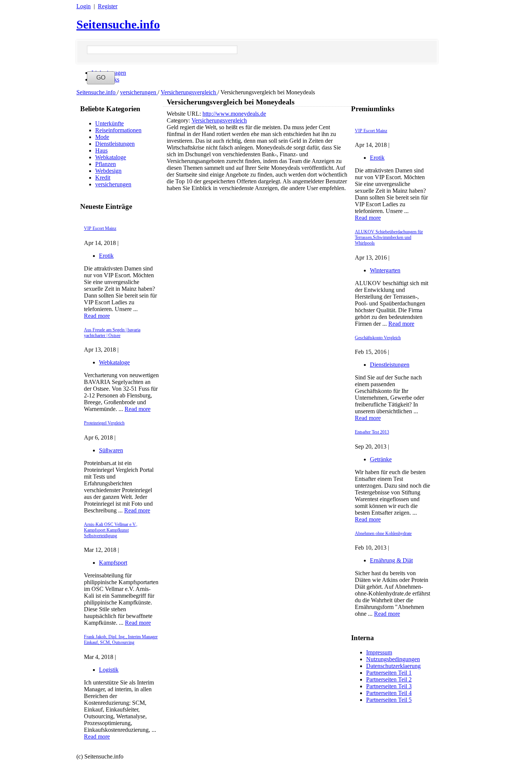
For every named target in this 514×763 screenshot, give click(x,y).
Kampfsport (113, 562)
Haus (101, 150)
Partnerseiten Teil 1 (389, 672)
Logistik (109, 669)
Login (83, 6)
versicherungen (139, 92)
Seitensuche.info (118, 24)
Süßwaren (111, 450)
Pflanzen (105, 164)
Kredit (102, 177)
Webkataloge (110, 157)
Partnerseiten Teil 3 (389, 686)
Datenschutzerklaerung (393, 666)
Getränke (381, 459)
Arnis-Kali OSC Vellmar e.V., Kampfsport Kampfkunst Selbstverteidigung (110, 530)
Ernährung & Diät (391, 560)
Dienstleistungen (115, 144)
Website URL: (184, 113)
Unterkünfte (109, 123)
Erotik (106, 255)
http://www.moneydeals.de (234, 113)
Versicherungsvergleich (189, 92)
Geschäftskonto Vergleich (378, 337)
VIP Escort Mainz (100, 228)
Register (107, 6)
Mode (102, 137)
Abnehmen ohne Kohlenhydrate (383, 533)
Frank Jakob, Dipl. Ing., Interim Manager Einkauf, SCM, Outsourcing (121, 639)
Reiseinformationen (118, 130)
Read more (97, 316)
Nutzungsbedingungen (393, 659)
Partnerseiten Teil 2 (389, 679)
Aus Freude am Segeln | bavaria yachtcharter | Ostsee (112, 332)
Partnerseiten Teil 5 (389, 700)
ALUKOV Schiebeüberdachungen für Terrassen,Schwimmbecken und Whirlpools (389, 237)
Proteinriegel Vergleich (104, 423)
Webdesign (108, 171)
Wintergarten (385, 270)
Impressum (379, 652)
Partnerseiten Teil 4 (389, 693)
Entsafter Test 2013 (372, 432)
